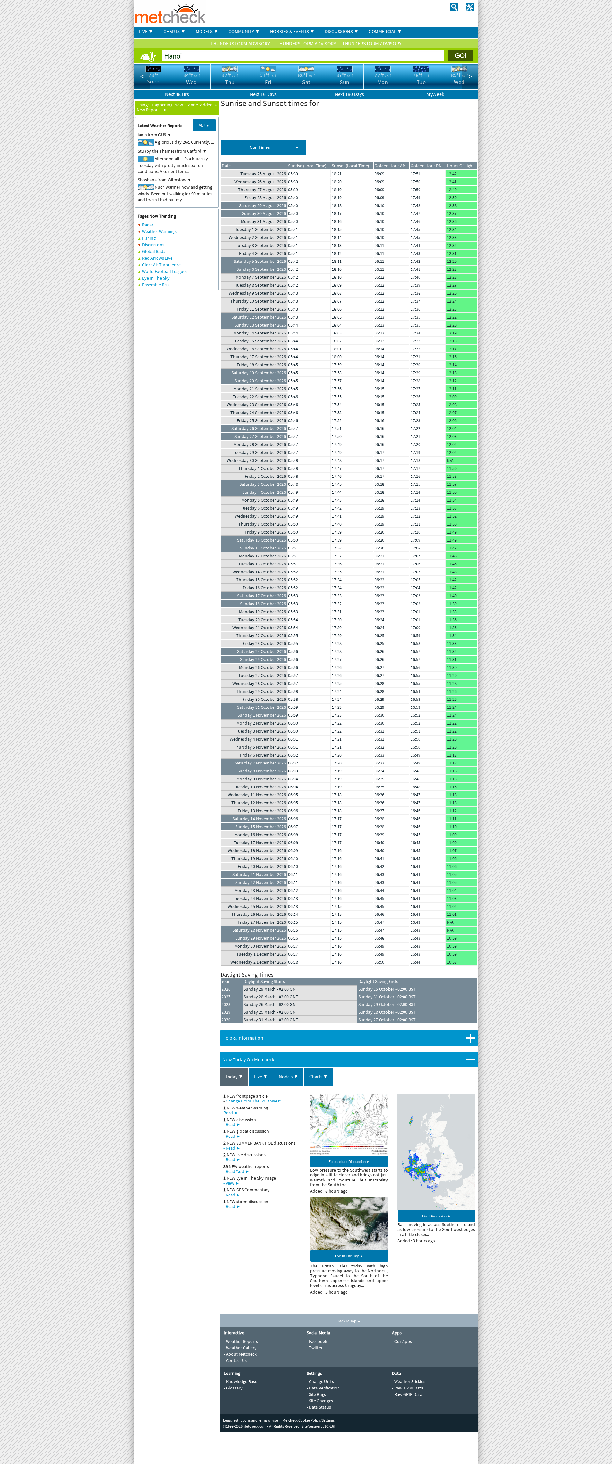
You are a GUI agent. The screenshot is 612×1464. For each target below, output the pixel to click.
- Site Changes (320, 1400)
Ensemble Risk (156, 285)
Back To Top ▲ (349, 1320)
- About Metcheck (240, 1354)
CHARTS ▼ (175, 31)
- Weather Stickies (408, 1381)
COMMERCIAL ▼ (385, 31)
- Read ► (232, 1124)
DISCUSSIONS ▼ (342, 31)
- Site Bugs (316, 1394)
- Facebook (317, 1341)
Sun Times (260, 147)
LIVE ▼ (146, 31)
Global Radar (154, 251)
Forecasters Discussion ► (349, 1161)
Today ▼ (234, 1076)
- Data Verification (323, 1388)
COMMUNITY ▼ (244, 31)
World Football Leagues (164, 271)
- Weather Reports (241, 1341)
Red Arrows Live (157, 258)
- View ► (231, 1183)
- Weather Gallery (240, 1348)
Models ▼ (288, 1076)
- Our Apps (402, 1341)
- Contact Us (235, 1360)
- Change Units (320, 1381)
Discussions (153, 245)
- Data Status (319, 1407)
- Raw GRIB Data (407, 1394)
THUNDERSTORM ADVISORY (240, 43)
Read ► (230, 1113)
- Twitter (315, 1348)
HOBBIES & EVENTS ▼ (292, 31)
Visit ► (204, 125)
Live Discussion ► (436, 1215)
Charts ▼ (318, 1076)
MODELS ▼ (207, 31)
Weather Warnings (159, 231)
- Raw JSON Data (407, 1388)
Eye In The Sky (156, 278)
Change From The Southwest (253, 1101)
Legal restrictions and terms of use (250, 1420)
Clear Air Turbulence (161, 265)
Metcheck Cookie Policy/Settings (308, 1420)
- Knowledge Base (240, 1381)
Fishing (149, 238)
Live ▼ (261, 1076)
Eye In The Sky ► (349, 1255)
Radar (147, 224)
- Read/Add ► (236, 1171)
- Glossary (233, 1388)
